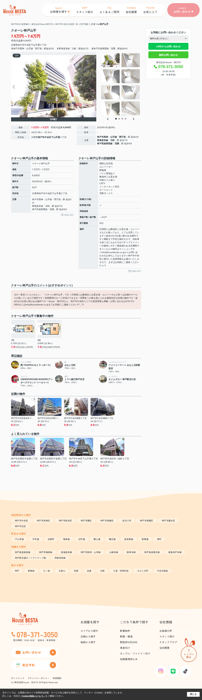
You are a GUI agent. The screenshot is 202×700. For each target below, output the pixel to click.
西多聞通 (128, 539)
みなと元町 (142, 570)
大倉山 (62, 570)
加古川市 (126, 520)
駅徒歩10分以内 (128, 642)
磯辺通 (112, 539)
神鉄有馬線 (59, 557)
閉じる (193, 694)
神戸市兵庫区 (43, 520)
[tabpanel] (120, 84)
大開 (102, 570)
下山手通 (35, 45)
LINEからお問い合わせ (168, 46)
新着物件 (125, 631)
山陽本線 (113, 552)
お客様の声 (165, 631)
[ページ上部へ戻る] (188, 650)
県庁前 (122, 137)
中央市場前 (162, 570)
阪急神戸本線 (175, 552)
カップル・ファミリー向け (135, 653)
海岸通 (66, 539)
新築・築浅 (126, 636)
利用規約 (57, 678)
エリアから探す (89, 631)
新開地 (31, 570)
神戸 (17, 570)
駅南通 (145, 539)
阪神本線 (131, 552)
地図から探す (88, 642)
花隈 (117, 143)
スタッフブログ (168, 642)
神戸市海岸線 (45, 552)
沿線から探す (88, 636)
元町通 (81, 539)
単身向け (125, 648)
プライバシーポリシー (38, 678)
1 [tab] (116, 119)
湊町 (159, 539)
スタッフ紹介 (167, 636)
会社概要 (164, 648)
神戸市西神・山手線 (107, 137)
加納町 (51, 539)
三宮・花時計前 (121, 570)
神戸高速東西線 (105, 143)
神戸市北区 (20, 526)
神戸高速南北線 (152, 552)
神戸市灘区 (86, 520)
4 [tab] (125, 119)
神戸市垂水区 (168, 520)
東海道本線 (102, 140)
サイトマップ (17, 678)
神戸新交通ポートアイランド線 (30, 557)
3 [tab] (122, 119)
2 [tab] (119, 119)
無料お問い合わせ (168, 55)
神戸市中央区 (24, 45)
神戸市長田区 (65, 520)
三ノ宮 (46, 570)
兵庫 (89, 570)
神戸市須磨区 (107, 520)
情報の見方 (69, 215)
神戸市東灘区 (146, 520)
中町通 (35, 539)
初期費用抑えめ (129, 659)
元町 (112, 140)
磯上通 (97, 539)
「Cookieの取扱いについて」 (32, 696)
